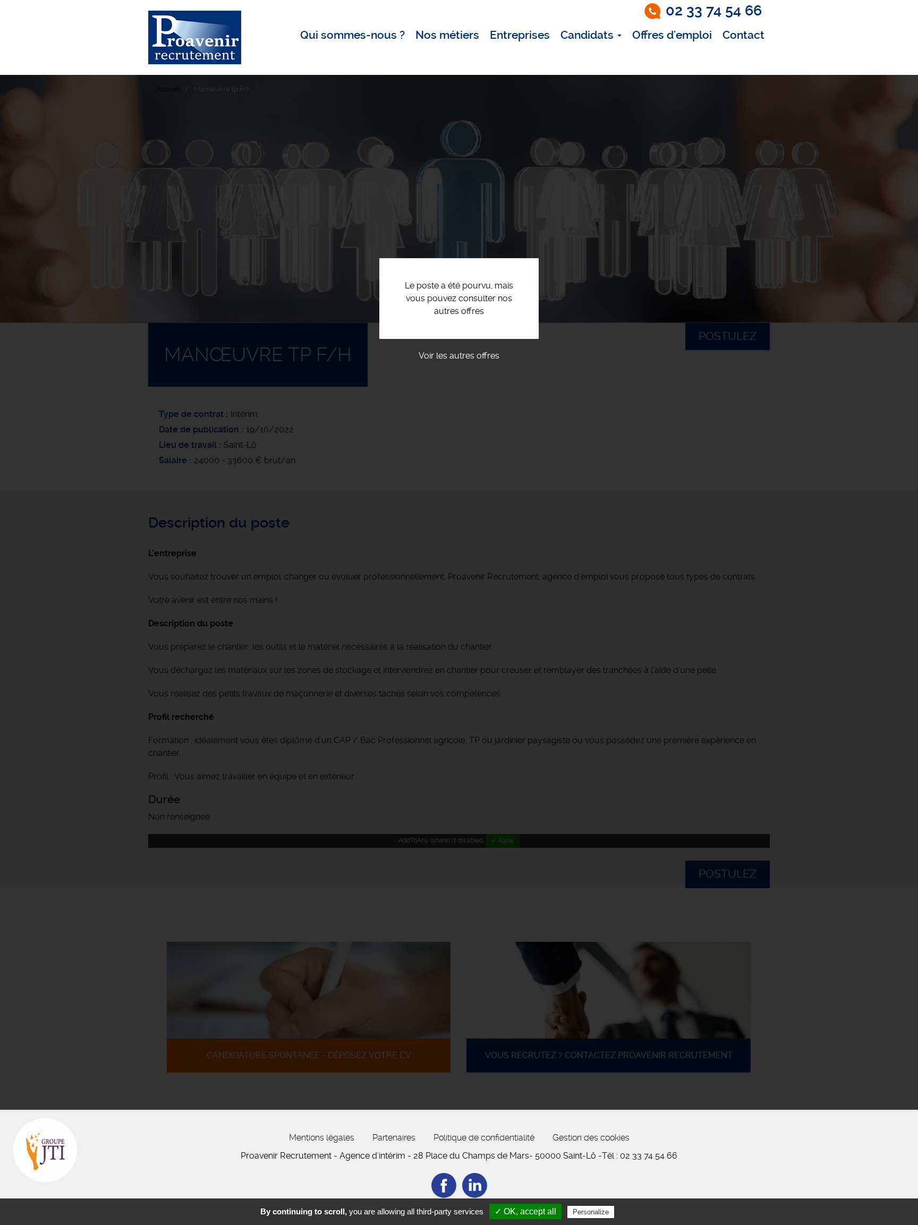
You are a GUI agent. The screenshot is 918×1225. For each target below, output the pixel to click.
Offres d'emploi (672, 35)
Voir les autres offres (459, 356)
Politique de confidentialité (484, 1138)
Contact (743, 35)
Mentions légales (321, 1138)
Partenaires (393, 1138)
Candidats (588, 35)
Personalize (591, 1212)
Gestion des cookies (591, 1138)
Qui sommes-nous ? (352, 35)
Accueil (168, 89)
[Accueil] (194, 37)
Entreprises (520, 35)
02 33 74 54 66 (714, 10)
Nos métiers (447, 35)
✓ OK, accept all (525, 1211)
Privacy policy (642, 1211)
